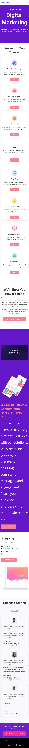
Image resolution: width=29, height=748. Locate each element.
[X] (12, 745)
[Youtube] (20, 745)
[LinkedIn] (16, 745)
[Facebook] (9, 745)
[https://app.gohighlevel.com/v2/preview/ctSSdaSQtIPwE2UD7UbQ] (5, 2)
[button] (27, 2)
